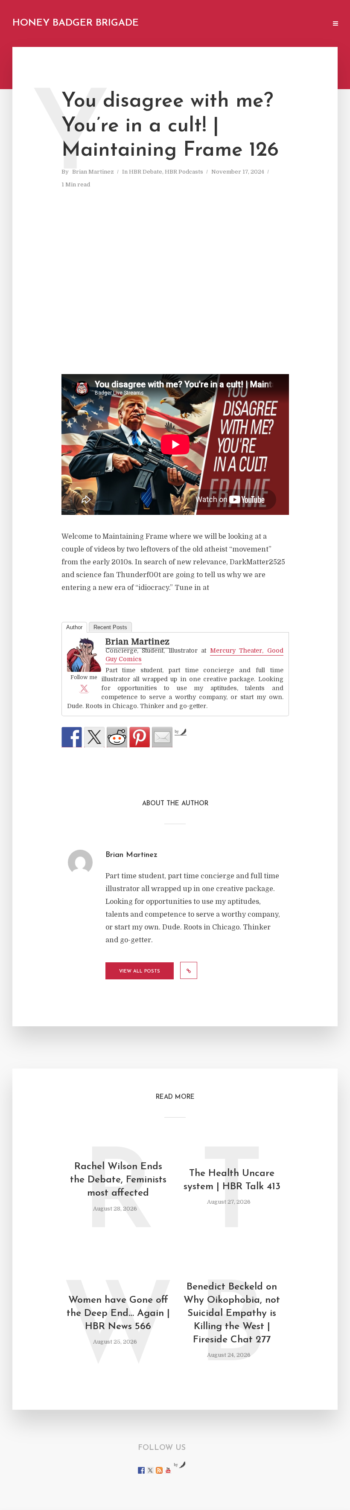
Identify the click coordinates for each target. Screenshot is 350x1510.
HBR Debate (145, 171)
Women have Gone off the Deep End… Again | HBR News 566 (118, 1313)
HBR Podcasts (184, 171)
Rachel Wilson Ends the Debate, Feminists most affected (118, 1180)
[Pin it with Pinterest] (139, 737)
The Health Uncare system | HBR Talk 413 (232, 1180)
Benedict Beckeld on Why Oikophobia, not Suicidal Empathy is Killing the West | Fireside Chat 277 (232, 1313)
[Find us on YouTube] (168, 1470)
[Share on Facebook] (71, 737)
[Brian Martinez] (84, 654)
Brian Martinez (93, 171)
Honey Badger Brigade (75, 23)
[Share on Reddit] (117, 737)
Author (74, 627)
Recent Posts (110, 627)
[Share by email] (162, 737)
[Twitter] (84, 688)
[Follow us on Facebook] (141, 1470)
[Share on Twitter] (94, 737)
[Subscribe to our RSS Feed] (159, 1470)
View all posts (139, 971)
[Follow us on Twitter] (150, 1470)
